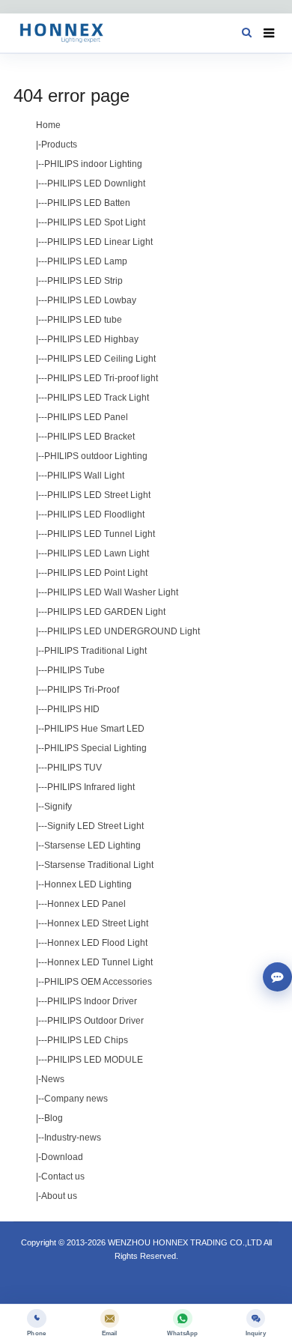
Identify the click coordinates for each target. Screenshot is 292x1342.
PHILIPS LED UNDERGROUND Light (123, 631)
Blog (53, 1118)
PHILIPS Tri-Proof (83, 689)
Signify (58, 806)
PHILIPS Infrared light (91, 787)
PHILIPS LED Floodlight (96, 514)
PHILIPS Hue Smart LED (94, 728)
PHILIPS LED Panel (87, 417)
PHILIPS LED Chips (87, 1040)
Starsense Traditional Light (98, 865)
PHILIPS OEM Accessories (98, 982)
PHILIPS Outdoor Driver (95, 1020)
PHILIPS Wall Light (85, 475)
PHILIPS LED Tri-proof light (102, 378)
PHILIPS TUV (74, 767)
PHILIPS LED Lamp (87, 261)
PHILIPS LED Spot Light (96, 222)
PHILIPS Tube (76, 670)
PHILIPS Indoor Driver (92, 1001)
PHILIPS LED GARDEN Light (106, 612)
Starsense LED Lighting (92, 845)
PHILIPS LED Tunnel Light (101, 534)
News (52, 1079)
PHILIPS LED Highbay (93, 339)
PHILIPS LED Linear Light (100, 242)
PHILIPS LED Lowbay (91, 300)
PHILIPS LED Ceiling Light (101, 358)
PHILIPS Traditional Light (95, 651)
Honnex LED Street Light (97, 923)
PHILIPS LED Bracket (91, 436)
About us (59, 1196)
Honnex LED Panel (86, 904)
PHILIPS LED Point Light (97, 573)
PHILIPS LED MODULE (95, 1059)
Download (62, 1157)
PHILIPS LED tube (84, 320)
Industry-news (72, 1137)
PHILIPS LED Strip (85, 281)
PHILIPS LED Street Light (98, 495)
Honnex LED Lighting (88, 884)
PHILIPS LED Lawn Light (98, 553)
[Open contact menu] (277, 977)
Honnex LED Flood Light (97, 943)
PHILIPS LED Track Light (98, 397)
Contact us (63, 1176)
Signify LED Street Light (95, 826)
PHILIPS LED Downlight (96, 183)
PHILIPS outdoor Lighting (95, 456)
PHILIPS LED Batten (88, 203)
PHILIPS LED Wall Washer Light (112, 592)
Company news (76, 1098)
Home (48, 125)
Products (59, 144)
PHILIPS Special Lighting (95, 748)
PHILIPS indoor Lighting (93, 164)
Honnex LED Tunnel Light (100, 962)
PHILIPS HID (73, 709)
